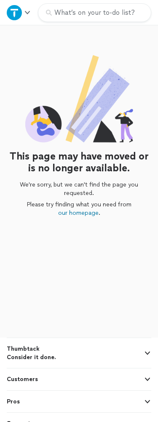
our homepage (78, 212)
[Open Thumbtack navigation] (19, 12)
